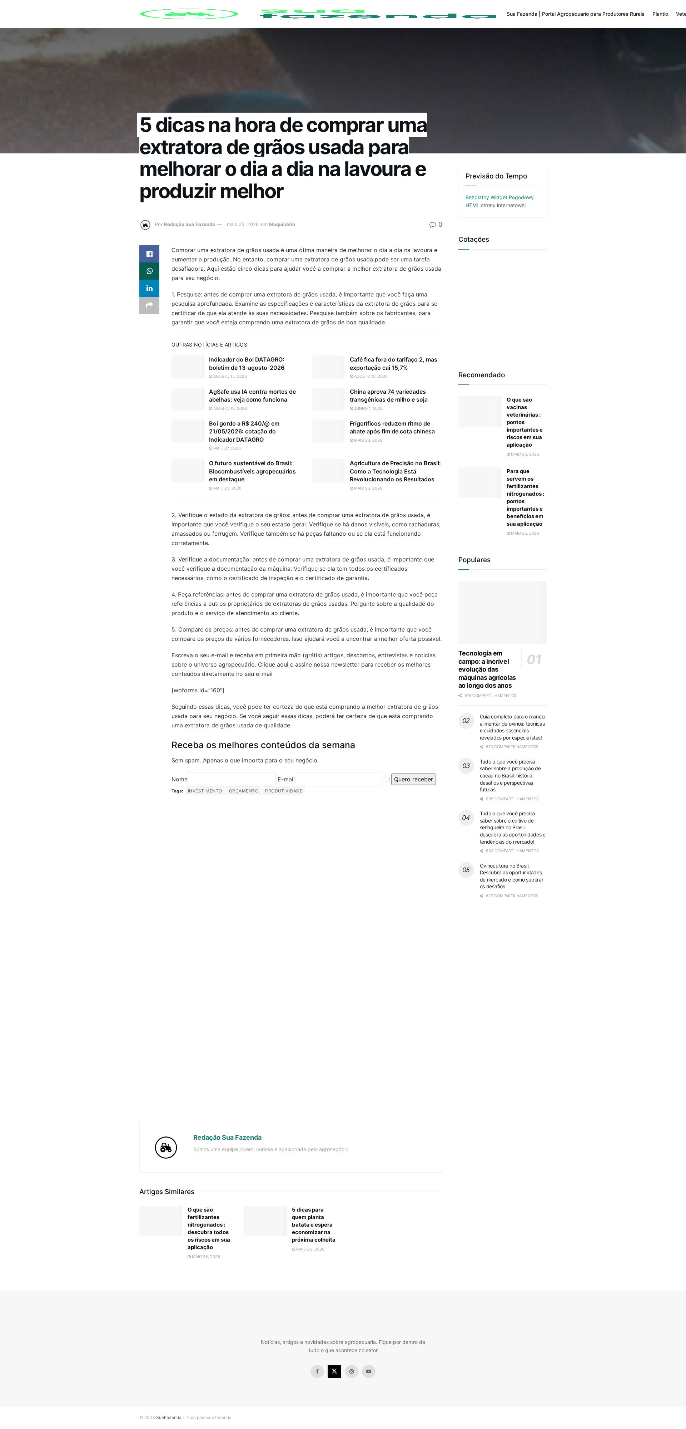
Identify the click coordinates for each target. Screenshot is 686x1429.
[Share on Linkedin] (149, 288)
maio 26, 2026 (367, 440)
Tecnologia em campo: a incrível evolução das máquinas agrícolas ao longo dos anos (487, 669)
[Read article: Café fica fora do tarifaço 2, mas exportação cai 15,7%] (328, 366)
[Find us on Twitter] (334, 1371)
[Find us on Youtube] (369, 1371)
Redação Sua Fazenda (189, 224)
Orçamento (243, 791)
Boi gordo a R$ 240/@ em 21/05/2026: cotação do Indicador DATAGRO (244, 431)
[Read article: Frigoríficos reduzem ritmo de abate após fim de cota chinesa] (328, 430)
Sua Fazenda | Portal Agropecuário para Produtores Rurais (576, 14)
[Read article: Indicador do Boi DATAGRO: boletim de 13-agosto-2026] (188, 366)
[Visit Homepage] (318, 14)
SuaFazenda (169, 1417)
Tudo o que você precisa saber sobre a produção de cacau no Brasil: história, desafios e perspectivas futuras (510, 775)
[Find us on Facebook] (317, 1371)
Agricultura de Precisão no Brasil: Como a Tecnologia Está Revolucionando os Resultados (395, 471)
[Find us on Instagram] (351, 1371)
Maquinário (282, 224)
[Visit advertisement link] (290, 959)
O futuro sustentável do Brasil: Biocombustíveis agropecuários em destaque (252, 471)
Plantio (660, 14)
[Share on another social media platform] (149, 305)
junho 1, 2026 (368, 408)
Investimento (205, 791)
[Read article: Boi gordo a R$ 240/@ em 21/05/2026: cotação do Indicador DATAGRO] (188, 430)
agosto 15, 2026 (229, 376)
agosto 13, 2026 (370, 376)
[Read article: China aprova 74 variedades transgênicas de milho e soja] (328, 399)
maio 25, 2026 (243, 224)
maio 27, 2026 (226, 448)
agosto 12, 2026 (229, 408)
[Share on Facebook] (149, 253)
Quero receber (413, 779)
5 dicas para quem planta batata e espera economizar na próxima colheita (313, 1224)
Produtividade (283, 791)
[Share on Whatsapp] (149, 271)
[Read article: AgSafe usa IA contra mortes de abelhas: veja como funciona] (188, 399)
